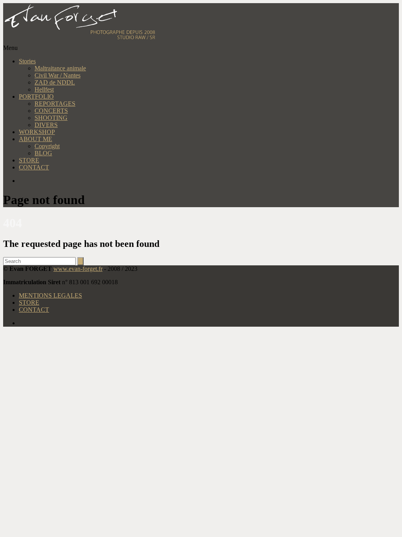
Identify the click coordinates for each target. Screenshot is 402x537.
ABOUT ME (35, 139)
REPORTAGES (55, 103)
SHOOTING (51, 117)
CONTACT (34, 167)
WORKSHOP (37, 132)
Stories (27, 61)
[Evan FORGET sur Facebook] (209, 180)
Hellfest (44, 89)
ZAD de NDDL (55, 82)
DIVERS (46, 124)
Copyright (47, 146)
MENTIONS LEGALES (50, 295)
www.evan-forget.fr (77, 268)
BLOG (43, 153)
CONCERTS (51, 110)
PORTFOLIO (36, 96)
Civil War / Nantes (57, 75)
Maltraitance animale (60, 68)
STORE (29, 160)
